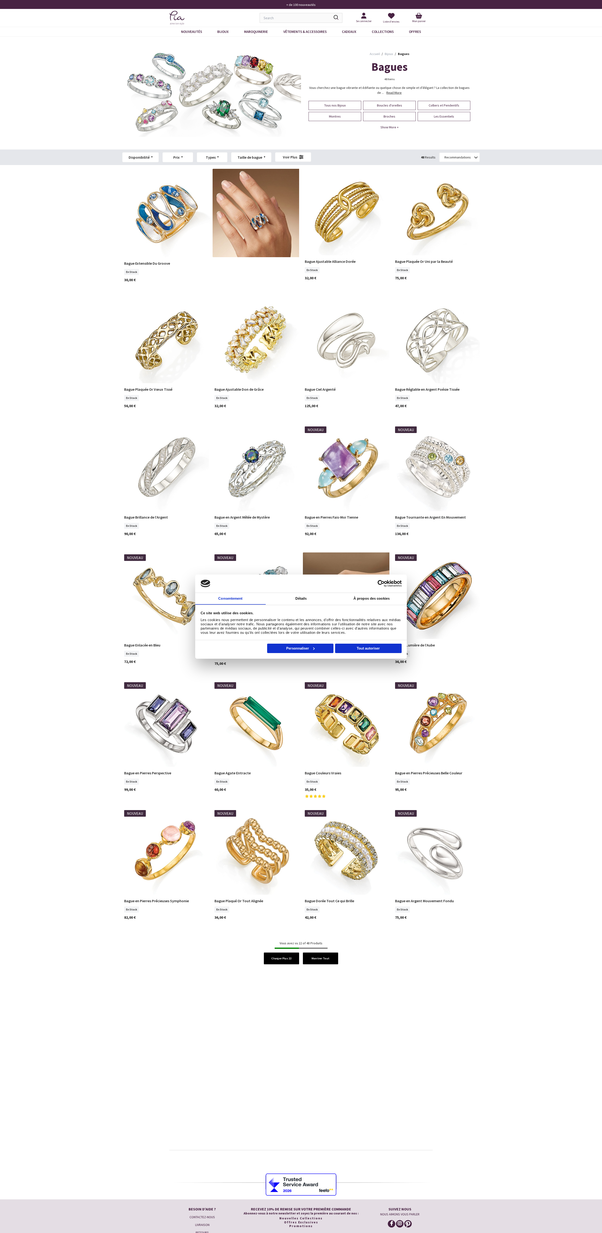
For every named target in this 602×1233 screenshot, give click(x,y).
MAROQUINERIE (256, 31)
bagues (403, 54)
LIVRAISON (202, 1225)
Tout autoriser (368, 648)
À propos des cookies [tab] (371, 598)
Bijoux (223, 31)
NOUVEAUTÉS (191, 31)
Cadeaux (349, 31)
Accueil (375, 54)
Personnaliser (297, 648)
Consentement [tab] (230, 598)
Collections (383, 31)
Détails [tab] (301, 598)
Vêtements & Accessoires (305, 31)
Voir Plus (290, 157)
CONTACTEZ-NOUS (202, 1217)
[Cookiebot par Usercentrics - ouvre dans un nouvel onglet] (381, 583)
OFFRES (415, 31)
